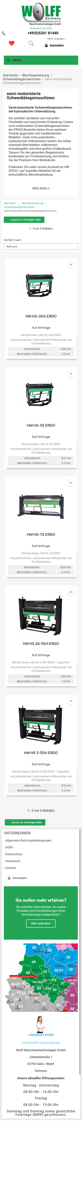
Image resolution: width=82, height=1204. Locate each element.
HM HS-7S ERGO (41, 534)
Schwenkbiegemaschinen (19, 207)
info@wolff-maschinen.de (41, 1043)
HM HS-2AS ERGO (41, 316)
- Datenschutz (13, 854)
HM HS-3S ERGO (41, 425)
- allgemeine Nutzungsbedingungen (27, 840)
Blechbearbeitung (32, 203)
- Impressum (12, 861)
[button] (31, 43)
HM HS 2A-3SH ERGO (41, 644)
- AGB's (8, 847)
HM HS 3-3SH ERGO (41, 753)
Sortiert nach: (13, 240)
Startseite (10, 203)
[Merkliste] (11, 43)
